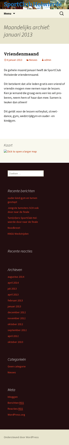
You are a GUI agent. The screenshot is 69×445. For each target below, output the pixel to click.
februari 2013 (15, 300)
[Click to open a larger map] (20, 151)
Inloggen (13, 397)
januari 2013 (14, 306)
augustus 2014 (16, 276)
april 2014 (13, 282)
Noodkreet (14, 227)
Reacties (15, 408)
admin (47, 60)
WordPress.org (16, 414)
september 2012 (17, 330)
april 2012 (13, 336)
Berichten (16, 402)
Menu (7, 13)
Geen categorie (17, 366)
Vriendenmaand (21, 54)
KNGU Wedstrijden (18, 233)
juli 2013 (12, 288)
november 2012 (16, 318)
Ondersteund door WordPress (21, 437)
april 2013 (13, 294)
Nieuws (33, 60)
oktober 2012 (15, 324)
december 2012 (17, 312)
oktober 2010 (15, 342)
